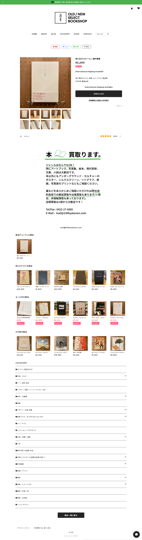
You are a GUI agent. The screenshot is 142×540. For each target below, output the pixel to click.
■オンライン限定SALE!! (24, 369)
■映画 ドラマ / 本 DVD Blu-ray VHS (29, 417)
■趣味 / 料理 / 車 (22, 491)
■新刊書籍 (20, 464)
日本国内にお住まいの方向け (99, 100)
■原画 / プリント (22, 471)
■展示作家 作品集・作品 (24, 450)
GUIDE (76, 34)
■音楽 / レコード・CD (23, 484)
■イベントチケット (22, 505)
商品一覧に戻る (71, 515)
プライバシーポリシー (23, 528)
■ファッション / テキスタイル (26, 430)
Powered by (68, 536)
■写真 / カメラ (21, 376)
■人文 (18, 444)
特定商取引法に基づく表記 (42, 528)
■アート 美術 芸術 (22, 383)
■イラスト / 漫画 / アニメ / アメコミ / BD (30, 390)
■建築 (18, 403)
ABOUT (44, 34)
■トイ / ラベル (21, 423)
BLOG (53, 34)
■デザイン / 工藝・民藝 (24, 410)
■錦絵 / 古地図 (21, 498)
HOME (34, 34)
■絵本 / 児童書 (21, 396)
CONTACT (87, 34)
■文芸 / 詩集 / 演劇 (23, 437)
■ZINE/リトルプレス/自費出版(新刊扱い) (30, 457)
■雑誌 (18, 477)
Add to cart (99, 94)
